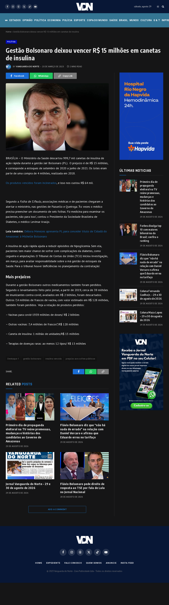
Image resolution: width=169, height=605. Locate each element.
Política (40, 20)
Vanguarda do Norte (27, 66)
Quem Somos (94, 563)
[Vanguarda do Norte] (84, 6)
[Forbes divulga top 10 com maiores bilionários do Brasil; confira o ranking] (128, 230)
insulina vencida (53, 358)
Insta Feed (127, 563)
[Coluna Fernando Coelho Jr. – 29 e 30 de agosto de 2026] (128, 295)
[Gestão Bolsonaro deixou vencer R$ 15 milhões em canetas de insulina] (57, 116)
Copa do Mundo (97, 20)
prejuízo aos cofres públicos (80, 358)
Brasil (123, 20)
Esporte (79, 20)
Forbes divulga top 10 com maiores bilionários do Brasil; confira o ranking (150, 233)
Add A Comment (57, 509)
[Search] (162, 6)
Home (8, 32)
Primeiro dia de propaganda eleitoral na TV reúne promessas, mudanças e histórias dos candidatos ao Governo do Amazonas (28, 433)
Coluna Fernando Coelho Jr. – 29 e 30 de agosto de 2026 (151, 294)
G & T (156, 20)
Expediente (53, 563)
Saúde (113, 20)
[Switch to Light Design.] (158, 6)
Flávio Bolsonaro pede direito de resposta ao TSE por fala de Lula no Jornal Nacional (82, 488)
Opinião (27, 20)
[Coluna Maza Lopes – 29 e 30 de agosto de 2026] (128, 316)
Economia (54, 20)
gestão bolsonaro (32, 358)
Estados (15, 20)
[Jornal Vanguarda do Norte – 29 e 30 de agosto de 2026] (30, 465)
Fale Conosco (73, 563)
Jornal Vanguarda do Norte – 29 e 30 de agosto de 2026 (28, 486)
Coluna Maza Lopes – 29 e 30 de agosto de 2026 (151, 316)
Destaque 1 (13, 358)
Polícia (67, 20)
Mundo (134, 20)
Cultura (146, 20)
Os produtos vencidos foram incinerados (31, 183)
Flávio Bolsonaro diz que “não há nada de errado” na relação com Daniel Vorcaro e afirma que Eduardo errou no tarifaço (82, 431)
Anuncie (111, 563)
